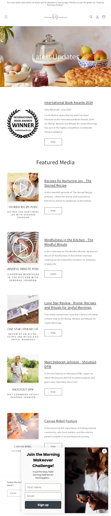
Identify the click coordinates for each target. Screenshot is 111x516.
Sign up (43, 505)
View (53, 141)
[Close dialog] (104, 451)
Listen (53, 273)
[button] (6, 17)
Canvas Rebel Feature (60, 421)
